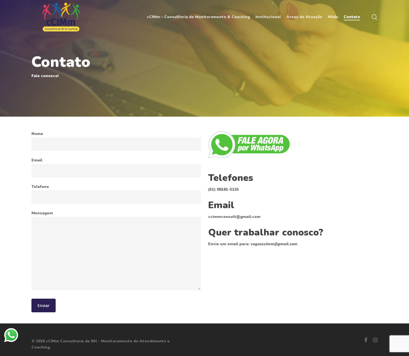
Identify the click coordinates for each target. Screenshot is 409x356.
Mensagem (42, 213)
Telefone (40, 186)
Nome (37, 133)
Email (36, 160)
